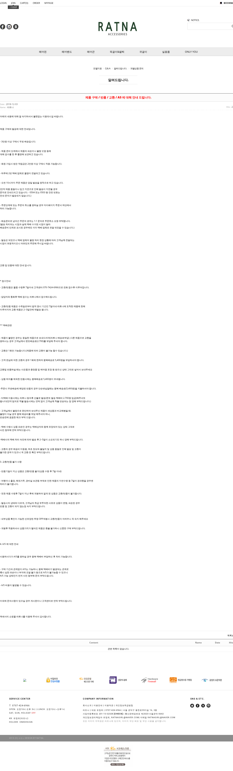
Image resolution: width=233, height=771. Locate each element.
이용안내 (98, 705)
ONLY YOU (191, 51)
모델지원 (97, 68)
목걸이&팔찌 (117, 51)
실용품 (166, 51)
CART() (24, 3)
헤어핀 (43, 51)
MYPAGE (48, 3)
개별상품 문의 (136, 68)
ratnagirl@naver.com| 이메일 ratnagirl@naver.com (143, 717)
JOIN (13, 3)
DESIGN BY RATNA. (34, 738)
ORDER (36, 3)
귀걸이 (143, 51)
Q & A (107, 68)
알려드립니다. (120, 68)
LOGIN (3, 3)
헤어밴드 (67, 51)
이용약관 (109, 705)
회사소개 (87, 705)
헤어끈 (91, 51)
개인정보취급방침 (124, 705)
